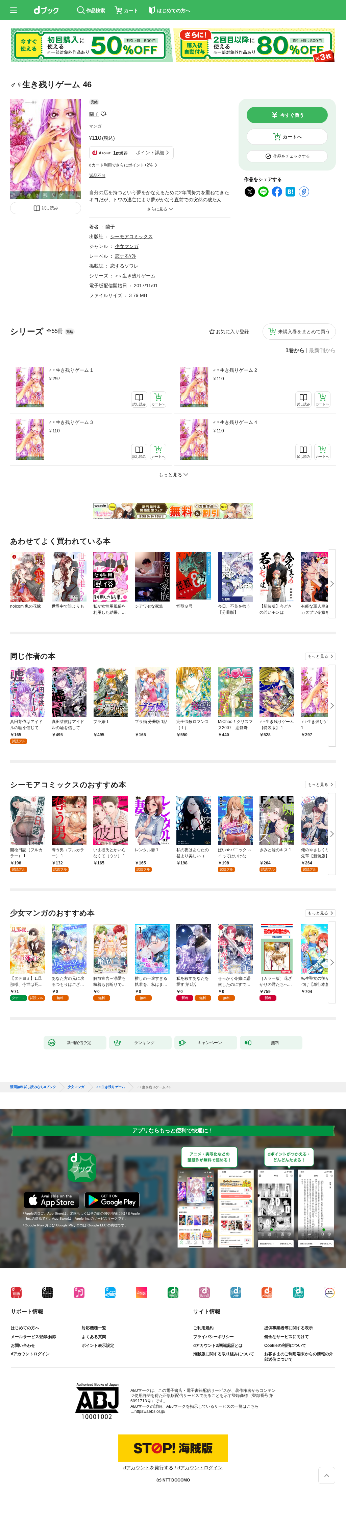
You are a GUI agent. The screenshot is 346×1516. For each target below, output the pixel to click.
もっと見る (318, 656)
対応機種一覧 (94, 1328)
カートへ (292, 136)
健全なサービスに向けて (286, 1336)
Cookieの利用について (285, 1345)
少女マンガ (127, 246)
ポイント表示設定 (98, 1345)
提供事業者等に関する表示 (288, 1328)
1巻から (295, 350)
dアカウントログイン (30, 1354)
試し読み (50, 208)
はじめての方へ (25, 1328)
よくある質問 (94, 1336)
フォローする (103, 114)
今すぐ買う (292, 115)
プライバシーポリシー (213, 1336)
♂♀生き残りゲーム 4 (235, 422)
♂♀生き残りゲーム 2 (235, 370)
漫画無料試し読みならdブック (33, 1087)
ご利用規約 (203, 1328)
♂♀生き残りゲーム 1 (70, 370)
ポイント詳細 (150, 152)
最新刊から (322, 350)
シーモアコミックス (131, 236)
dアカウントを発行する (148, 1467)
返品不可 (97, 175)
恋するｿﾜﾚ (125, 256)
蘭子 (94, 114)
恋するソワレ (124, 266)
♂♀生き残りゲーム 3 (70, 422)
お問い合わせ (23, 1345)
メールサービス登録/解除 (33, 1336)
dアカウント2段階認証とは (218, 1345)
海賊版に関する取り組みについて (223, 1354)
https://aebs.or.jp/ (149, 1411)
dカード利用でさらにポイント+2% (121, 165)
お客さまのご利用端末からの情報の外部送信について (298, 1357)
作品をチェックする (291, 156)
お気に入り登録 (232, 331)
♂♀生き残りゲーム (135, 275)
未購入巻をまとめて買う (304, 331)
